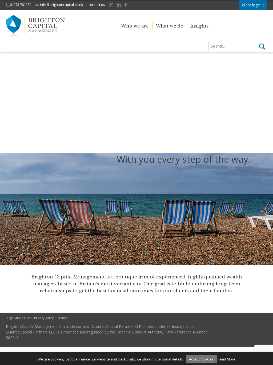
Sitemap (63, 318)
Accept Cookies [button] (201, 359)
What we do (169, 26)
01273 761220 (20, 4)
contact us (97, 4)
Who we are (135, 26)
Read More (226, 359)
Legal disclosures (19, 318)
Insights (199, 26)
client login (252, 4)
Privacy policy (44, 318)
